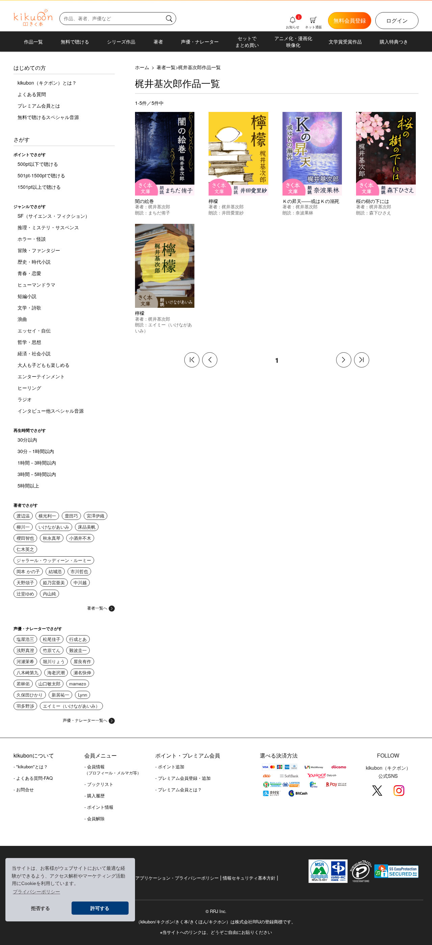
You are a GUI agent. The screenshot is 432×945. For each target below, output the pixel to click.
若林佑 (23, 683)
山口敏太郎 (49, 683)
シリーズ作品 (121, 41)
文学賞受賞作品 (345, 41)
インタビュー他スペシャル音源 (51, 410)
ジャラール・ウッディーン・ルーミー (54, 560)
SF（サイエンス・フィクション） (54, 215)
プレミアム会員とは (39, 105)
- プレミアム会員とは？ (178, 789)
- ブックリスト (98, 784)
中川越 (80, 582)
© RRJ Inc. (216, 911)
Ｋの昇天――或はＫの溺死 (310, 200)
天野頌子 (25, 582)
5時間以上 (28, 485)
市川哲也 (79, 571)
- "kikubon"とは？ (31, 766)
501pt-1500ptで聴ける (41, 175)
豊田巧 (71, 515)
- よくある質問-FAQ (33, 778)
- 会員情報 (112, 769)
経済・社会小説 (34, 353)
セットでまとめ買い (247, 41)
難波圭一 (78, 650)
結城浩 (55, 571)
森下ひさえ (380, 212)
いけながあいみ (53, 527)
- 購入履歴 (94, 795)
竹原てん (51, 650)
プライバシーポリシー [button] (36, 891)
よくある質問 (32, 94)
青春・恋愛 (29, 273)
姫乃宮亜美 (54, 582)
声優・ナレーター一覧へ (85, 720)
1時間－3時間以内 (37, 462)
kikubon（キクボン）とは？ (47, 82)
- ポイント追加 (169, 766)
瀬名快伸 (82, 672)
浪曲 (22, 319)
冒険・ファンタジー (39, 250)
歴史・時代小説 (34, 261)
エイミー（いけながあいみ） (71, 706)
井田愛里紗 (233, 212)
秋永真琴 (51, 538)
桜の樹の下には (372, 200)
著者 (158, 41)
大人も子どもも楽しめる (44, 364)
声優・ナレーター (200, 41)
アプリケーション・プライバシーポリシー (177, 878)
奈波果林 (304, 212)
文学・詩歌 (29, 307)
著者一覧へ (97, 608)
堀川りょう (54, 661)
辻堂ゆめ (25, 593)
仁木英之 (25, 549)
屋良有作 (82, 661)
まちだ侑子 (159, 212)
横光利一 (47, 515)
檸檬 (213, 200)
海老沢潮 (56, 672)
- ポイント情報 (98, 807)
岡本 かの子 (28, 571)
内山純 (49, 593)
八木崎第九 (27, 672)
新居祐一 (60, 694)
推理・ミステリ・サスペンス (48, 227)
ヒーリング (29, 387)
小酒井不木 (80, 538)
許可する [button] (99, 908)
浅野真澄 (25, 650)
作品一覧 (33, 41)
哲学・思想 (29, 341)
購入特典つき (394, 41)
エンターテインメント (41, 376)
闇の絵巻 (144, 200)
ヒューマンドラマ (36, 284)
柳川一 (23, 527)
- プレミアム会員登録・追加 (183, 778)
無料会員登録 (349, 20)
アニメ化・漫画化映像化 (293, 41)
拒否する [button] (40, 908)
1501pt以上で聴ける (39, 186)
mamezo (77, 683)
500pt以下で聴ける (38, 163)
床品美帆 (87, 527)
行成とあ (78, 639)
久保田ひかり (30, 694)
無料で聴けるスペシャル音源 (48, 117)
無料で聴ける (75, 41)
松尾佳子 (51, 639)
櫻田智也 (25, 538)
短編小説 (27, 296)
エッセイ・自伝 (34, 330)
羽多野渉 (25, 706)
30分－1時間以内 (36, 451)
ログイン (397, 20)
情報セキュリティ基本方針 (249, 878)
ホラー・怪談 (32, 238)
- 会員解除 (94, 818)
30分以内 (27, 439)
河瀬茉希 (25, 661)
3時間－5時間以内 (37, 474)
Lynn (82, 694)
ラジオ (25, 399)
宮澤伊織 (95, 515)
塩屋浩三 (25, 639)
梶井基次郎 (159, 206)
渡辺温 (23, 515)
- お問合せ (24, 789)
